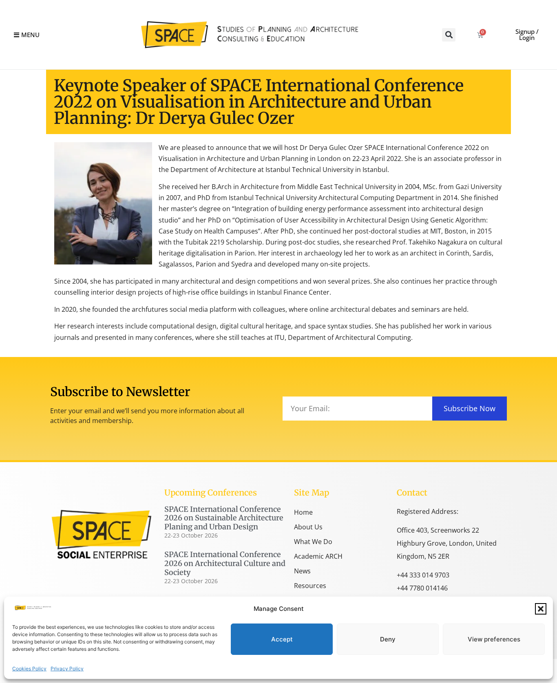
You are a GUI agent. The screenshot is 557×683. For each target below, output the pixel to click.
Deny (388, 639)
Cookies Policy (29, 668)
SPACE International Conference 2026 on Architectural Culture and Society (224, 563)
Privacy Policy (67, 668)
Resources (310, 585)
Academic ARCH (318, 556)
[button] (541, 609)
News (302, 570)
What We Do (313, 541)
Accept (282, 639)
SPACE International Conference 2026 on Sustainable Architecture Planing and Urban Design (223, 518)
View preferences (494, 639)
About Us (308, 526)
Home (303, 512)
